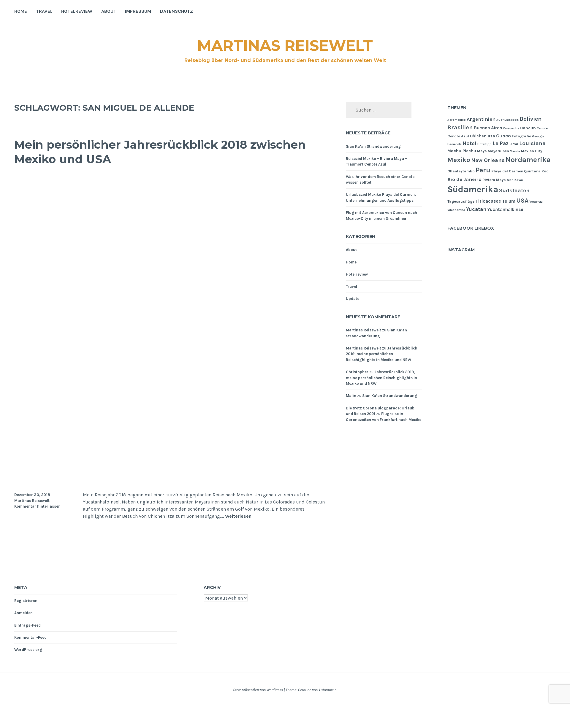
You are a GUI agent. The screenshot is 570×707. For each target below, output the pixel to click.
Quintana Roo (536, 171)
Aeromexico (456, 120)
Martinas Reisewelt (285, 45)
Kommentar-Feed (30, 637)
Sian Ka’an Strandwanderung (373, 146)
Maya (482, 151)
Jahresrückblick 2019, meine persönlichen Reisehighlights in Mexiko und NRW (381, 354)
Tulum (508, 201)
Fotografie (521, 136)
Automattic (327, 690)
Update (352, 298)
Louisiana (532, 143)
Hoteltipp (484, 144)
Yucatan (476, 209)
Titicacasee (488, 201)
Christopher (357, 372)
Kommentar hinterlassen (37, 506)
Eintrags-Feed (27, 625)
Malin (351, 395)
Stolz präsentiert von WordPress (258, 690)
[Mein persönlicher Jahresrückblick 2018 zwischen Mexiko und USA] (170, 481)
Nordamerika (528, 159)
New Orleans (488, 160)
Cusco (503, 136)
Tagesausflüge (460, 201)
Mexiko (458, 160)
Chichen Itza (482, 136)
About (108, 11)
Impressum (138, 11)
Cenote (542, 128)
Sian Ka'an (515, 180)
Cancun (528, 128)
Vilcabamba (456, 210)
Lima (513, 144)
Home (20, 11)
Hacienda (454, 144)
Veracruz (536, 202)
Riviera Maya (494, 179)
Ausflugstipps (507, 120)
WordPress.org (28, 649)
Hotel (469, 143)
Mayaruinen (498, 151)
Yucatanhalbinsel (506, 209)
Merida (515, 151)
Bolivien (531, 118)
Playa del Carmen (507, 171)
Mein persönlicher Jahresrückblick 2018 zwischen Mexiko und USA (160, 152)
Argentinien (481, 119)
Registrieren (25, 600)
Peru (483, 170)
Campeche (511, 128)
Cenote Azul (458, 136)
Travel (44, 11)
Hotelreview (76, 11)
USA (522, 200)
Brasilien (460, 127)
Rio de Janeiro (464, 179)
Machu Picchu (461, 150)
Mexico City (531, 151)
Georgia (538, 136)
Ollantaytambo (461, 171)
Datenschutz (176, 11)
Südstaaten (514, 190)
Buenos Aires (488, 128)
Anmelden (23, 613)
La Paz (501, 143)
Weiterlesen (238, 516)
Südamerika (472, 189)
